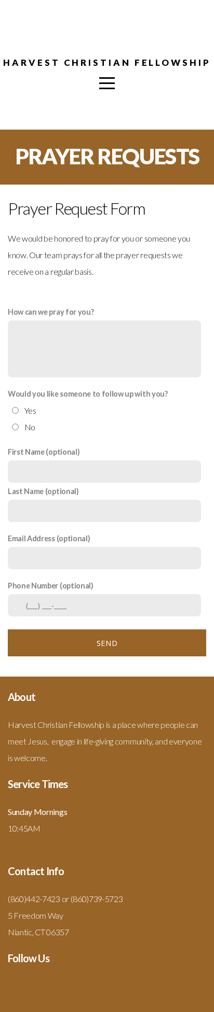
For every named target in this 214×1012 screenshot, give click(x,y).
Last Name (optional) (43, 491)
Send (107, 643)
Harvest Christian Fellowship (106, 62)
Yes (30, 410)
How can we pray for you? (50, 311)
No (29, 427)
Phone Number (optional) (50, 585)
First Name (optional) (43, 451)
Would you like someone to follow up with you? (88, 393)
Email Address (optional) (49, 538)
